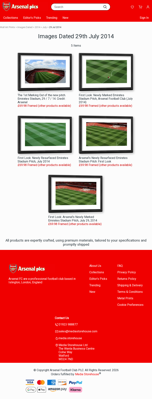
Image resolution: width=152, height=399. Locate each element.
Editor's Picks (32, 17)
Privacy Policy (126, 272)
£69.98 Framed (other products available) (44, 106)
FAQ (120, 266)
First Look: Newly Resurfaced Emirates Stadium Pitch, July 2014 (43, 159)
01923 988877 (68, 324)
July (44, 27)
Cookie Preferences (130, 305)
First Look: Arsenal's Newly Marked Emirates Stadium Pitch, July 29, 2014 (72, 218)
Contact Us (62, 318)
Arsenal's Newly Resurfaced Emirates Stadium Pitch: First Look (103, 159)
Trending (51, 17)
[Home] (25, 10)
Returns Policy (126, 279)
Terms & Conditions (130, 292)
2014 (37, 27)
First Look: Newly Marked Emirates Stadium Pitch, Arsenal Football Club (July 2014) (106, 98)
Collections (10, 17)
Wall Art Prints (7, 27)
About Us (95, 266)
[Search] (105, 7)
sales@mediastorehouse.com (78, 331)
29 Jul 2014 (55, 27)
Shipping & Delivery (130, 285)
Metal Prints (125, 298)
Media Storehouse (87, 374)
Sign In (144, 17)
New (65, 17)
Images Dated (24, 27)
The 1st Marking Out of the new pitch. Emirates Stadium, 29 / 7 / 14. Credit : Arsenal (42, 98)
